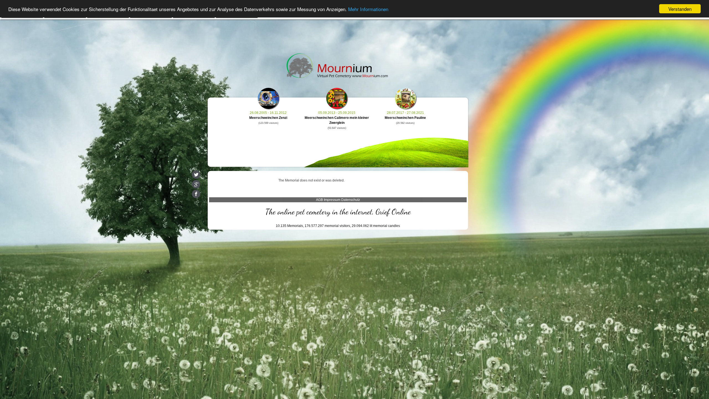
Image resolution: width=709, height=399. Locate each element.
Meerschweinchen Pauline (405, 118)
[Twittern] (196, 174)
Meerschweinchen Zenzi (268, 118)
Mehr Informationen (368, 9)
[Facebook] (196, 194)
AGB (319, 200)
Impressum (332, 200)
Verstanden (680, 8)
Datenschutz (350, 200)
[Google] (196, 184)
